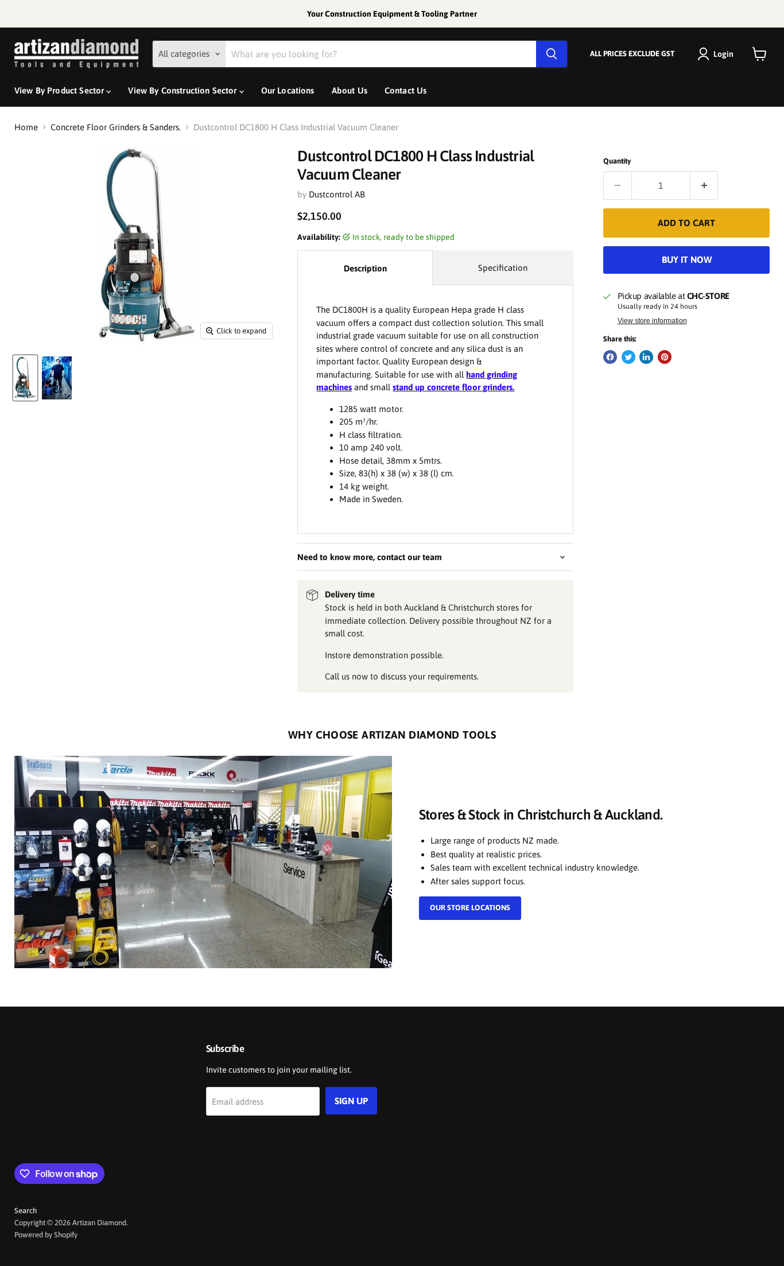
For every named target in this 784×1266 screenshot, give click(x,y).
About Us (349, 90)
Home (26, 127)
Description (365, 268)
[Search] (551, 54)
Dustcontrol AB (337, 194)
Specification (502, 268)
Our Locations (288, 90)
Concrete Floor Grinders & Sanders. (116, 127)
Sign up (351, 1101)
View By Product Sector (60, 90)
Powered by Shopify (45, 1234)
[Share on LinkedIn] (646, 357)
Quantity (617, 161)
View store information (652, 321)
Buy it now (687, 259)
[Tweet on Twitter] (628, 357)
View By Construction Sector (183, 90)
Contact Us (406, 90)
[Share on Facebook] (610, 357)
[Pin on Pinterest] (665, 357)
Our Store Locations (470, 907)
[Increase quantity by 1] (704, 185)
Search (25, 1210)
